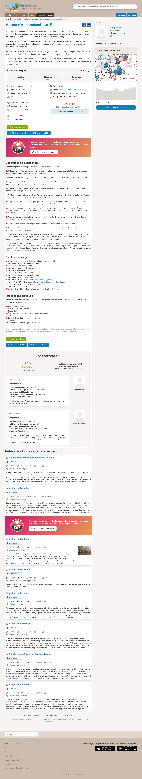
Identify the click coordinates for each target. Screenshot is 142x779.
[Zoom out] (134, 61)
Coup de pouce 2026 (12, 760)
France (60, 86)
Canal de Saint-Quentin (44, 280)
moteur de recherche (62, 715)
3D (130, 79)
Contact (8, 764)
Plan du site (9, 748)
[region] (116, 67)
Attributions (98, 80)
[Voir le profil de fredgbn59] (101, 33)
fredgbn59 (115, 27)
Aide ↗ (32, 15)
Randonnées (20, 15)
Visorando (8, 19)
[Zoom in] (134, 57)
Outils (8, 15)
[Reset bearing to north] (134, 65)
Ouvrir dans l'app (18, 127)
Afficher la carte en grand (115, 107)
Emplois (8, 752)
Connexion (132, 15)
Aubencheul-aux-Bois (70, 89)
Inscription (121, 15)
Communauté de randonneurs (16, 768)
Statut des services (64, 774)
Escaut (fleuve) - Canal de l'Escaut (52, 282)
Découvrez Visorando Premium (68, 112)
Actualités (9, 756)
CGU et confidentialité (13, 744)
